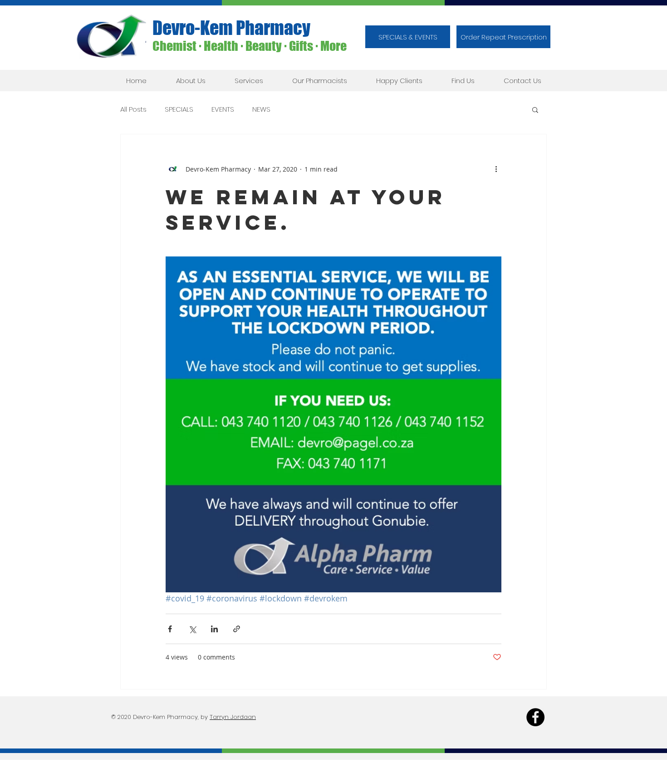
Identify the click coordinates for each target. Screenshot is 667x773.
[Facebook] (535, 717)
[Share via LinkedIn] (214, 629)
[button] (503, 36)
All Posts (133, 109)
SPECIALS (179, 109)
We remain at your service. (306, 209)
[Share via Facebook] (170, 629)
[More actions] (495, 168)
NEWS (261, 109)
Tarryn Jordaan (233, 717)
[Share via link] (236, 629)
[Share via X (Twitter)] (192, 629)
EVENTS (222, 109)
